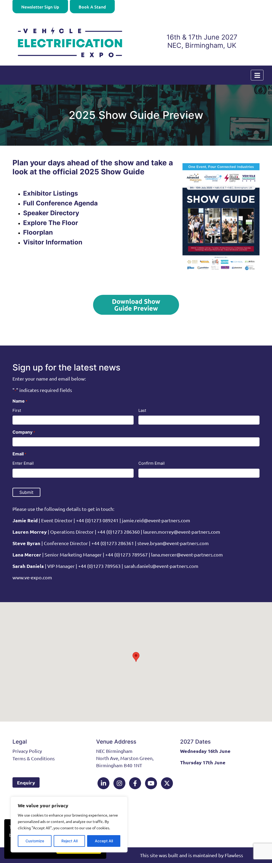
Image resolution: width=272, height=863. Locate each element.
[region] (69, 824)
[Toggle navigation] (257, 75)
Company (23, 432)
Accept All (104, 841)
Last (142, 410)
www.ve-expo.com (32, 577)
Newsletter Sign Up (40, 7)
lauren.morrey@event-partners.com (181, 531)
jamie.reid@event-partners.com (156, 520)
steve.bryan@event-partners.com (173, 543)
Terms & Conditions (33, 758)
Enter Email (23, 463)
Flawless (234, 855)
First (16, 410)
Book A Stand (92, 7)
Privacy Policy (27, 751)
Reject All (69, 841)
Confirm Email (151, 463)
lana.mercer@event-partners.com (187, 554)
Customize (35, 841)
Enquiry (26, 782)
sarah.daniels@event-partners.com (160, 566)
